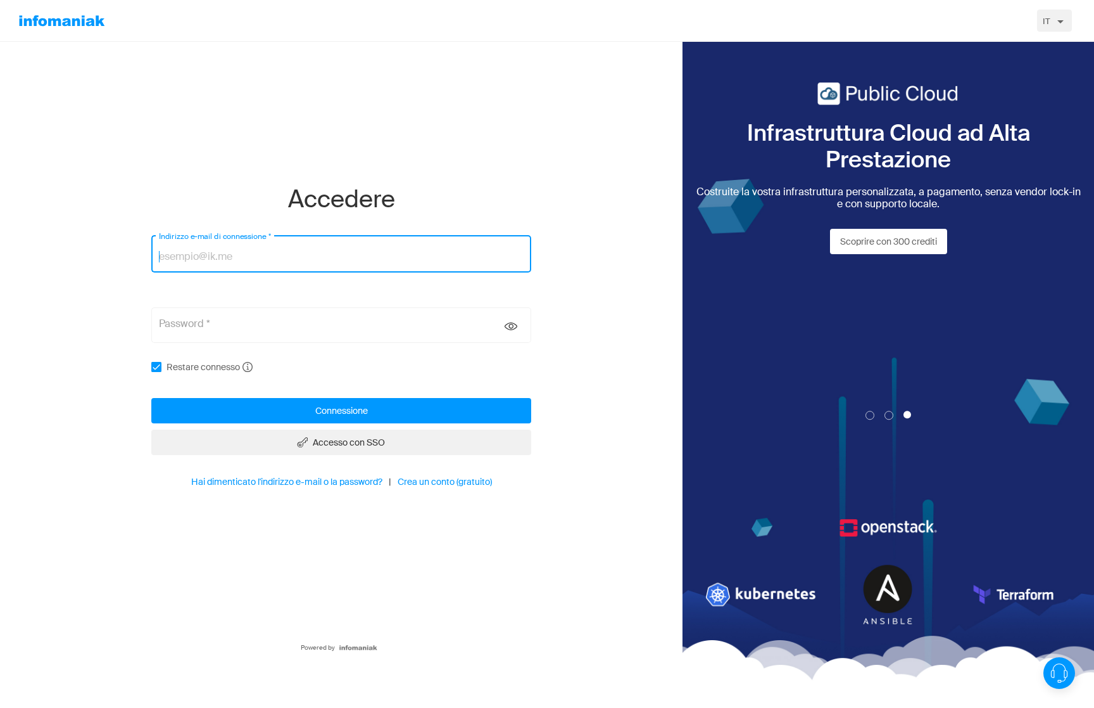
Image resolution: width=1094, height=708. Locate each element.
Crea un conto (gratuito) (445, 481)
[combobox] (1054, 21)
